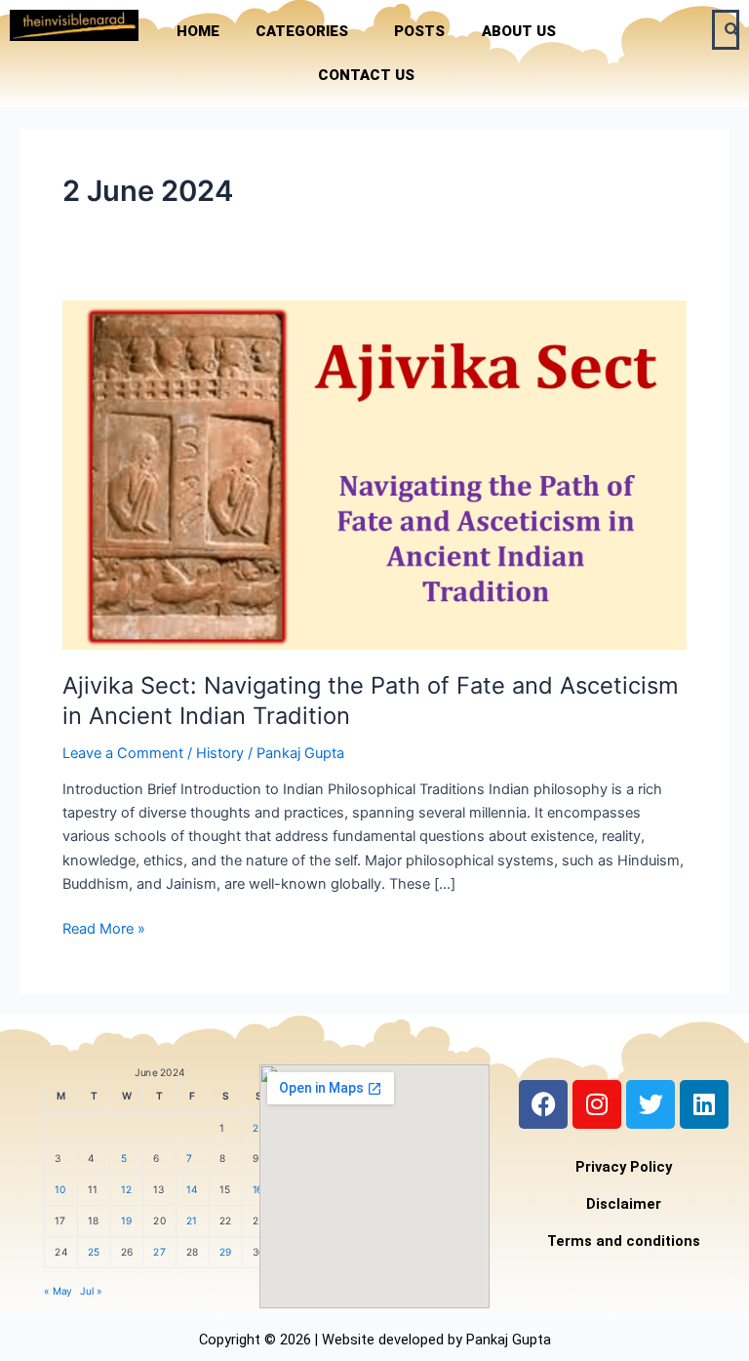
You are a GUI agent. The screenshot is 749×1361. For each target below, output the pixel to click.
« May (58, 1291)
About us (519, 31)
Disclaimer (623, 1204)
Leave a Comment (122, 753)
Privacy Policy (623, 1167)
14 (191, 1189)
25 (94, 1252)
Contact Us (366, 75)
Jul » (90, 1291)
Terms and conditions (623, 1241)
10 (60, 1189)
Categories (302, 31)
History (220, 753)
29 (225, 1252)
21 (191, 1221)
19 (126, 1221)
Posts (419, 31)
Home (198, 31)
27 (159, 1252)
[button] (307, 32)
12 (126, 1189)
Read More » (103, 927)
